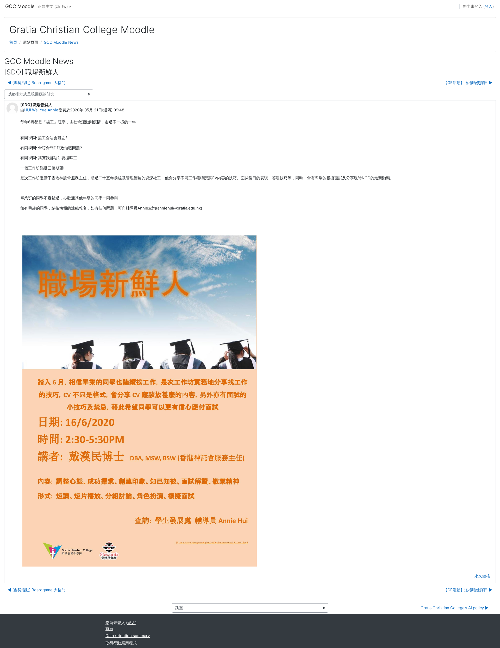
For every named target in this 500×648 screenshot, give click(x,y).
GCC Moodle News (61, 42)
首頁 (13, 42)
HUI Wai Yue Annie (41, 109)
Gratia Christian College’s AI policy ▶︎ (455, 607)
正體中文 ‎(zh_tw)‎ (53, 6)
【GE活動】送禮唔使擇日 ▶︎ (467, 82)
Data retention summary (127, 635)
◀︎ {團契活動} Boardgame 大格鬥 (36, 82)
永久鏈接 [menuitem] (482, 576)
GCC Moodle (20, 6)
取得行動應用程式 (121, 642)
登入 (488, 6)
